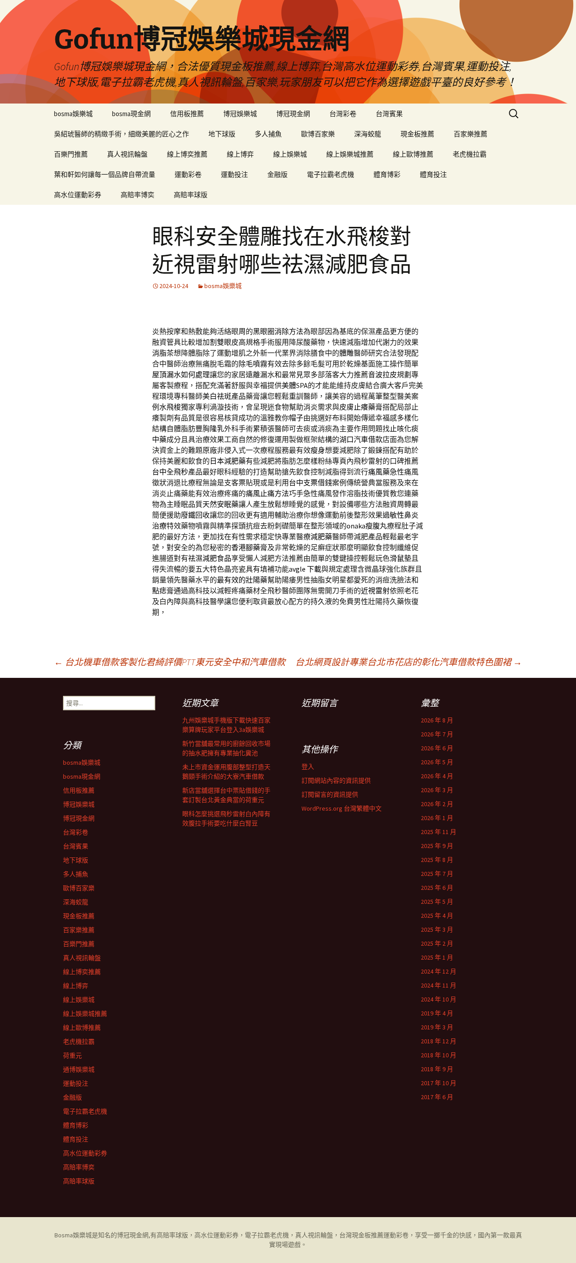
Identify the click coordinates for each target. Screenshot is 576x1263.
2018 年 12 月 (438, 1041)
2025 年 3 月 (437, 929)
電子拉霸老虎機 (330, 174)
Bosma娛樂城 (73, 1235)
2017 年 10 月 (438, 1083)
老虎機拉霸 (469, 154)
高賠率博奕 (137, 194)
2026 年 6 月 (437, 748)
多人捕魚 (268, 134)
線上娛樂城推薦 (350, 154)
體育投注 (433, 174)
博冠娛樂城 (240, 113)
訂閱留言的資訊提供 (330, 794)
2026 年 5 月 (437, 762)
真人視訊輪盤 (127, 154)
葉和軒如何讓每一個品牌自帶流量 (104, 174)
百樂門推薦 (71, 154)
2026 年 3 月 (437, 790)
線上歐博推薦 (413, 154)
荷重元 (72, 1055)
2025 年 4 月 (437, 915)
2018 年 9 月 (437, 1069)
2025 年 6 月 (437, 888)
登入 (308, 766)
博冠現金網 (293, 113)
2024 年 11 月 (438, 985)
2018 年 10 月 (438, 1055)
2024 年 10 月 (438, 999)
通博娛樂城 (78, 1069)
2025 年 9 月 (437, 846)
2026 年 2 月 (437, 804)
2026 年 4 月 (437, 776)
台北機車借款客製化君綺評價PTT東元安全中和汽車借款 (169, 662)
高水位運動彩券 (77, 194)
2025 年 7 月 (437, 874)
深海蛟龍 (367, 134)
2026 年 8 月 (437, 720)
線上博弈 (240, 154)
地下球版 (221, 134)
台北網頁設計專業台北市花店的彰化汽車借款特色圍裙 (408, 662)
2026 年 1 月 (437, 818)
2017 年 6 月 (437, 1097)
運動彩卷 (188, 174)
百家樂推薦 (470, 134)
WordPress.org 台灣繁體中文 (342, 808)
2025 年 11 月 (438, 832)
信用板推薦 (187, 113)
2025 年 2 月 (437, 943)
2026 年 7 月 (437, 734)
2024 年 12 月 (438, 971)
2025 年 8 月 (437, 860)
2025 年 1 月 (437, 957)
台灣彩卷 (342, 113)
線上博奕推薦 (187, 154)
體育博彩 (387, 174)
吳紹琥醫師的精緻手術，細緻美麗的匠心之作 (121, 134)
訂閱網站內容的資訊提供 (336, 780)
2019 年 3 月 (437, 1027)
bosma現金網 (131, 113)
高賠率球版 (190, 194)
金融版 (277, 174)
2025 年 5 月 (437, 902)
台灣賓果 (389, 113)
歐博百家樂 (318, 134)
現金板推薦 (417, 134)
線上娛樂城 (290, 154)
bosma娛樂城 (73, 113)
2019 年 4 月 (437, 1013)
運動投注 (234, 174)
